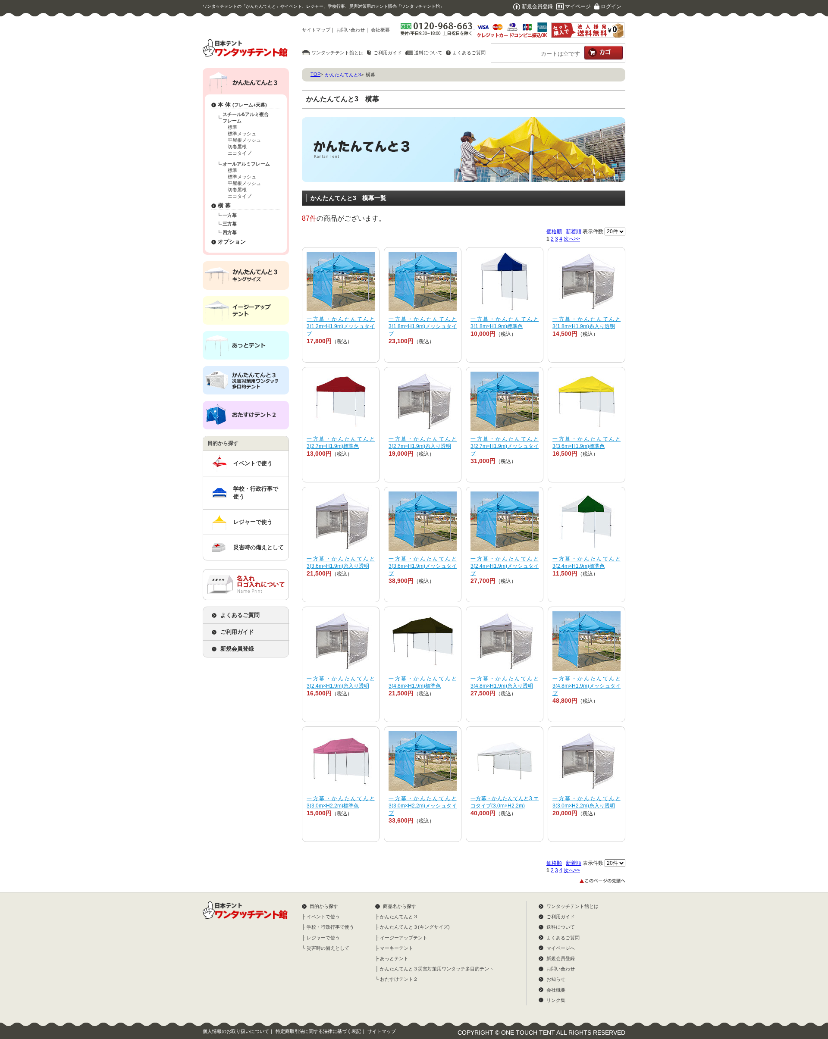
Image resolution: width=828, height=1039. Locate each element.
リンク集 (555, 1000)
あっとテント (394, 958)
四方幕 (230, 232)
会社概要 (380, 29)
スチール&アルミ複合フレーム (246, 117)
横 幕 (224, 205)
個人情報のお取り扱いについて (236, 1031)
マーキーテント (396, 948)
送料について (428, 52)
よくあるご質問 (469, 52)
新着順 (573, 231)
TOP (315, 74)
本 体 (242, 104)
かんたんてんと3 (343, 74)
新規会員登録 (537, 6)
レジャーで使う (253, 522)
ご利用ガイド (387, 52)
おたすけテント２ (399, 979)
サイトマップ (316, 29)
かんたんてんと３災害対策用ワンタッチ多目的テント (437, 968)
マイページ (578, 6)
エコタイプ (239, 153)
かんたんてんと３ (399, 916)
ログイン (611, 6)
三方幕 (230, 223)
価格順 (554, 231)
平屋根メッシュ (244, 140)
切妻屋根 (237, 146)
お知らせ (555, 979)
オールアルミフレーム (246, 163)
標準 (232, 127)
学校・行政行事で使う (255, 492)
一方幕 (230, 215)
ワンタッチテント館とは (337, 52)
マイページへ (560, 948)
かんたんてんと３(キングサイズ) (415, 926)
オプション (232, 241)
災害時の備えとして (258, 547)
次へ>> (572, 239)
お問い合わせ (350, 29)
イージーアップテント (403, 937)
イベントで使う (253, 463)
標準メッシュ (242, 133)
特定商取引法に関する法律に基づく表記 (318, 1031)
